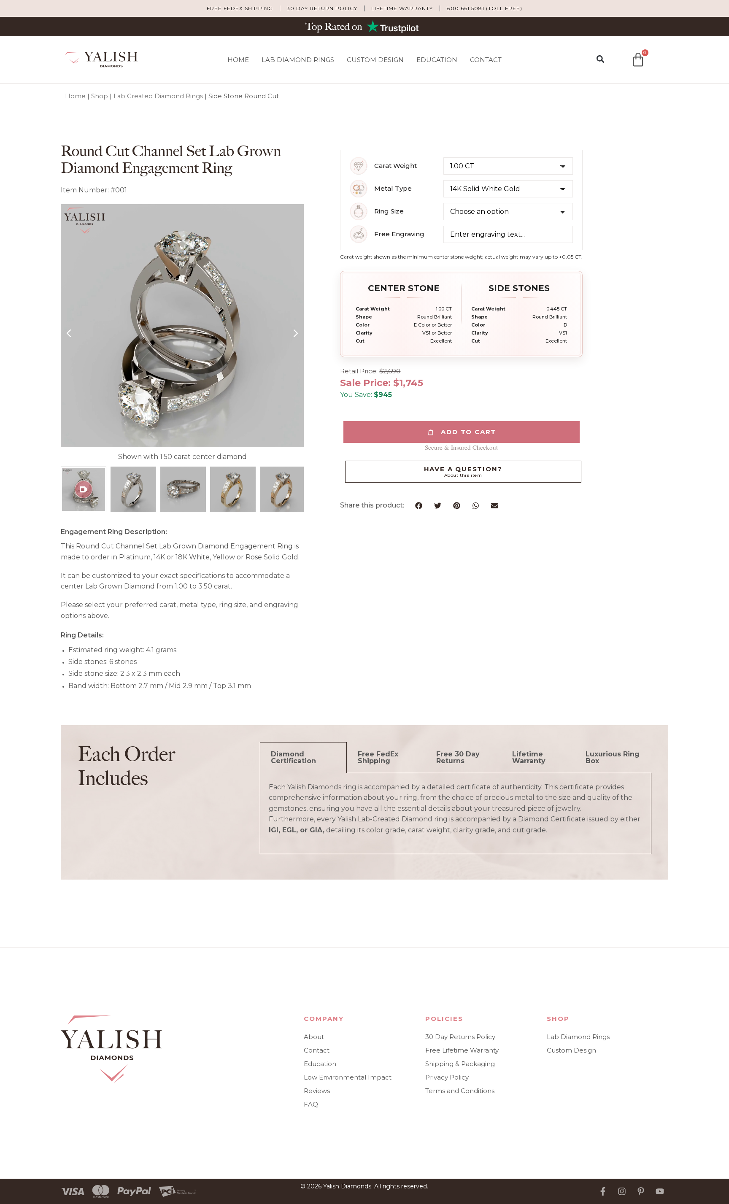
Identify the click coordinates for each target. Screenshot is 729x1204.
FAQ (311, 1104)
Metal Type (393, 188)
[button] (600, 59)
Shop (99, 96)
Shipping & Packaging (460, 1064)
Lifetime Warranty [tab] (528, 757)
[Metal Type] (358, 188)
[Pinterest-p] (640, 1191)
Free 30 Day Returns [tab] (458, 757)
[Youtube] (659, 1191)
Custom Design (375, 60)
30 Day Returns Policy (460, 1037)
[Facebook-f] (602, 1191)
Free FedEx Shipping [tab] (378, 757)
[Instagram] (621, 1191)
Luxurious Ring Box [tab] (613, 757)
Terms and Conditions (459, 1091)
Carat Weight (395, 166)
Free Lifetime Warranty (462, 1050)
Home (238, 60)
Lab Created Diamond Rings (158, 96)
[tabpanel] (455, 814)
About (314, 1037)
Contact (486, 60)
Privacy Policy (447, 1077)
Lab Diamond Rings (298, 60)
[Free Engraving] (358, 234)
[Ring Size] (358, 211)
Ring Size (389, 211)
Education (436, 60)
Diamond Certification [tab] (293, 757)
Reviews (317, 1091)
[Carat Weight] (358, 166)
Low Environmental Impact (348, 1077)
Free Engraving (399, 234)
